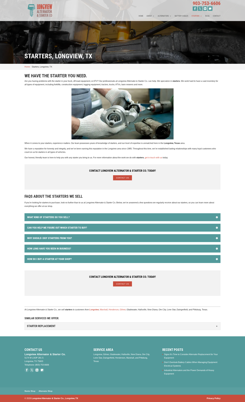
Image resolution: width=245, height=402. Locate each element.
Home (141, 16)
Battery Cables (181, 16)
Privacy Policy (213, 398)
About (149, 16)
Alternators (163, 16)
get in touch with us (153, 157)
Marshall (104, 310)
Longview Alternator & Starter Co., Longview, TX (55, 398)
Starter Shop (29, 391)
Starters (195, 16)
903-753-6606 (206, 3)
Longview (94, 310)
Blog (207, 16)
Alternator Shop (45, 391)
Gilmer (123, 310)
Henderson (114, 310)
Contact (216, 16)
